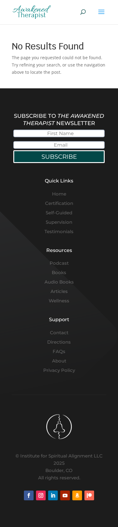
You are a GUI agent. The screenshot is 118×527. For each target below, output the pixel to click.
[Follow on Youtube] (65, 495)
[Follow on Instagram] (41, 495)
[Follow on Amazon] (77, 495)
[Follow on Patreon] (89, 495)
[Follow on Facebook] (29, 495)
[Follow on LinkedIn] (53, 495)
